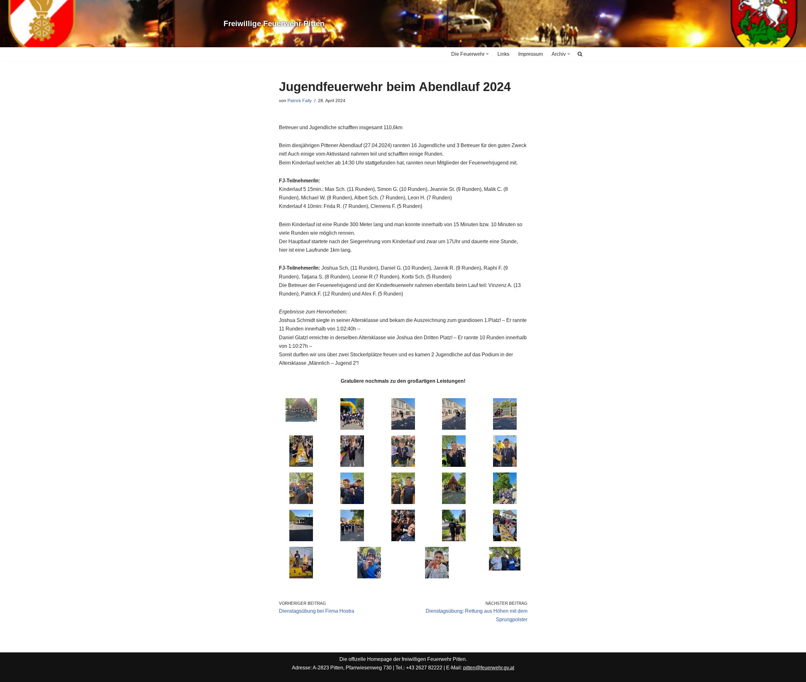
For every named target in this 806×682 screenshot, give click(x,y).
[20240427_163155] (505, 465)
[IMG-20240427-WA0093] (504, 568)
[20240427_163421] (352, 539)
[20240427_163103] (403, 502)
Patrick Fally (299, 100)
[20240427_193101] (369, 576)
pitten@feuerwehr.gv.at (488, 667)
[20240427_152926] (301, 465)
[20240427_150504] (505, 428)
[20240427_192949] (301, 576)
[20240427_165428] (403, 539)
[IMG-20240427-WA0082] (301, 539)
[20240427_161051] (505, 502)
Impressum (530, 54)
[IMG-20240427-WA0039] (403, 465)
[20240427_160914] (454, 502)
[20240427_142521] (352, 428)
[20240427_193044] (437, 576)
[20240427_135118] (301, 420)
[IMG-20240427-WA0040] (352, 465)
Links (503, 54)
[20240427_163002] (352, 502)
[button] (487, 54)
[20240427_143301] (454, 428)
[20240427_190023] (505, 539)
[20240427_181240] (454, 539)
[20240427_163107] (301, 502)
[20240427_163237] (454, 465)
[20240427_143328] (403, 428)
